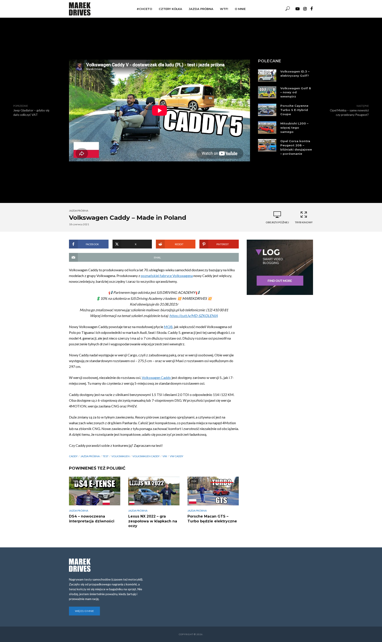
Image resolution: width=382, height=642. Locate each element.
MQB (168, 327)
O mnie (240, 9)
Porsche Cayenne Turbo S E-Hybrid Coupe (294, 110)
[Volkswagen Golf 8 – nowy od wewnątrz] (267, 92)
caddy (73, 456)
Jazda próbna (201, 9)
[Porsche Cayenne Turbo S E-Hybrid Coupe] (267, 110)
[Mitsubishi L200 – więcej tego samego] (267, 127)
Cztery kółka (170, 9)
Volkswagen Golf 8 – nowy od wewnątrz (295, 92)
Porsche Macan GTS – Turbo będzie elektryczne (212, 518)
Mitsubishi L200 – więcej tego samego (294, 128)
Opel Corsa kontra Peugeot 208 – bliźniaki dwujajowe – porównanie (296, 147)
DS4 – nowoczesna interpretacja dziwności (91, 518)
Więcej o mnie (84, 611)
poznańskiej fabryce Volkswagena (167, 275)
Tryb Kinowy (304, 222)
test (106, 456)
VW (164, 456)
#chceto (144, 9)
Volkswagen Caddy (156, 377)
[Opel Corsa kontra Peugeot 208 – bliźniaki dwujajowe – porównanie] (267, 145)
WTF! (224, 9)
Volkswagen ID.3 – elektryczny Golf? (294, 73)
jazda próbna (90, 456)
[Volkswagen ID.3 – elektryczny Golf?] (267, 75)
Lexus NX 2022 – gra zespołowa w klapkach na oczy (152, 521)
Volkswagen (120, 456)
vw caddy (176, 456)
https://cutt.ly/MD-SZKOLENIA (193, 315)
